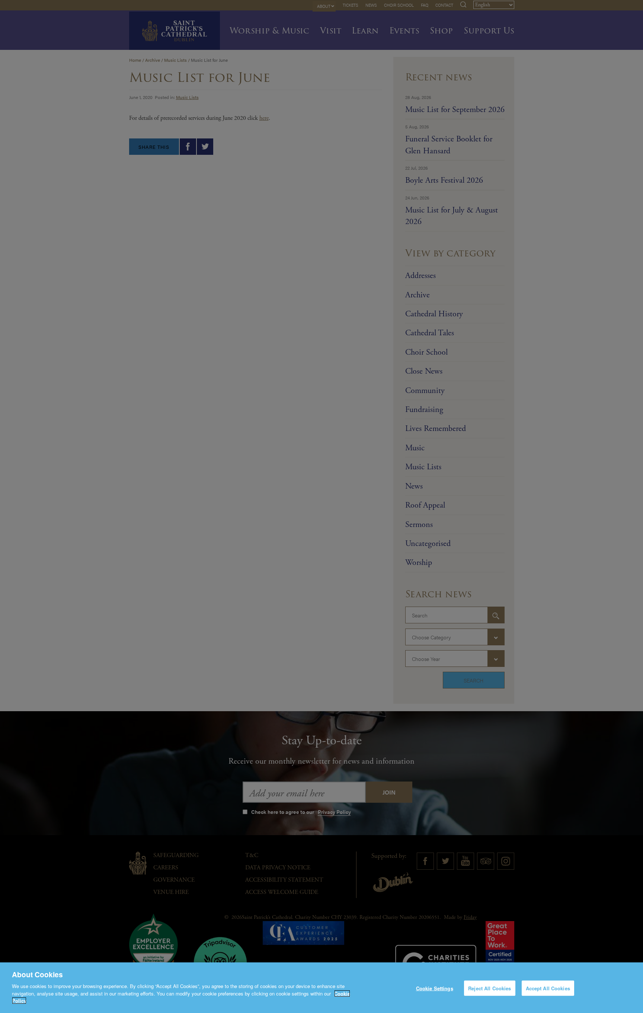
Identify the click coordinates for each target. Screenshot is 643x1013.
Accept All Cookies (548, 987)
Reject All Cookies (489, 987)
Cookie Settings (434, 987)
